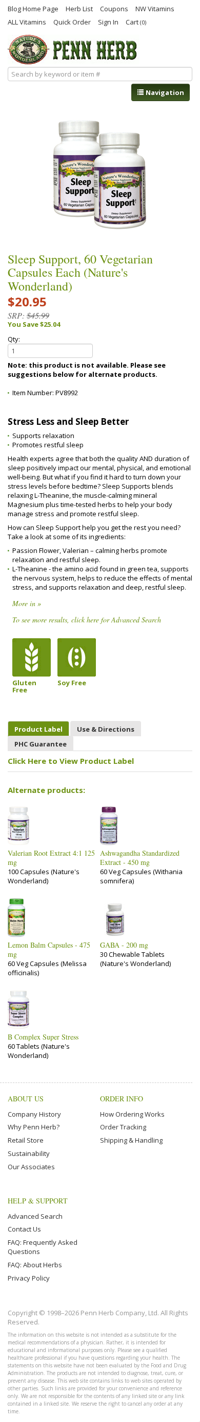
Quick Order (72, 21)
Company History (34, 1114)
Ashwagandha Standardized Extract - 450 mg (139, 858)
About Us (26, 1098)
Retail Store (26, 1140)
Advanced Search (35, 1216)
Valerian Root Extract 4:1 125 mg (51, 858)
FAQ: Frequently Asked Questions (42, 1247)
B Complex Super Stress (43, 1037)
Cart (136, 21)
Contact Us (24, 1229)
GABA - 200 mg (124, 945)
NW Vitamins (154, 8)
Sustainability (29, 1153)
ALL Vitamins (27, 21)
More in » (26, 603)
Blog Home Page (33, 8)
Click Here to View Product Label (71, 761)
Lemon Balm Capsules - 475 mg (49, 950)
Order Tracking (123, 1126)
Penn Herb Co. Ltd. (73, 49)
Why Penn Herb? (33, 1126)
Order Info (121, 1098)
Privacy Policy (29, 1278)
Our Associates (31, 1166)
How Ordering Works (132, 1114)
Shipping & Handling (131, 1140)
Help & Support (38, 1201)
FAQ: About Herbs (35, 1264)
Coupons (114, 8)
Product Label (38, 729)
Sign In (108, 21)
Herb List (79, 8)
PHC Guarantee (40, 744)
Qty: (14, 339)
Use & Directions (105, 729)
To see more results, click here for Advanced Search (86, 619)
